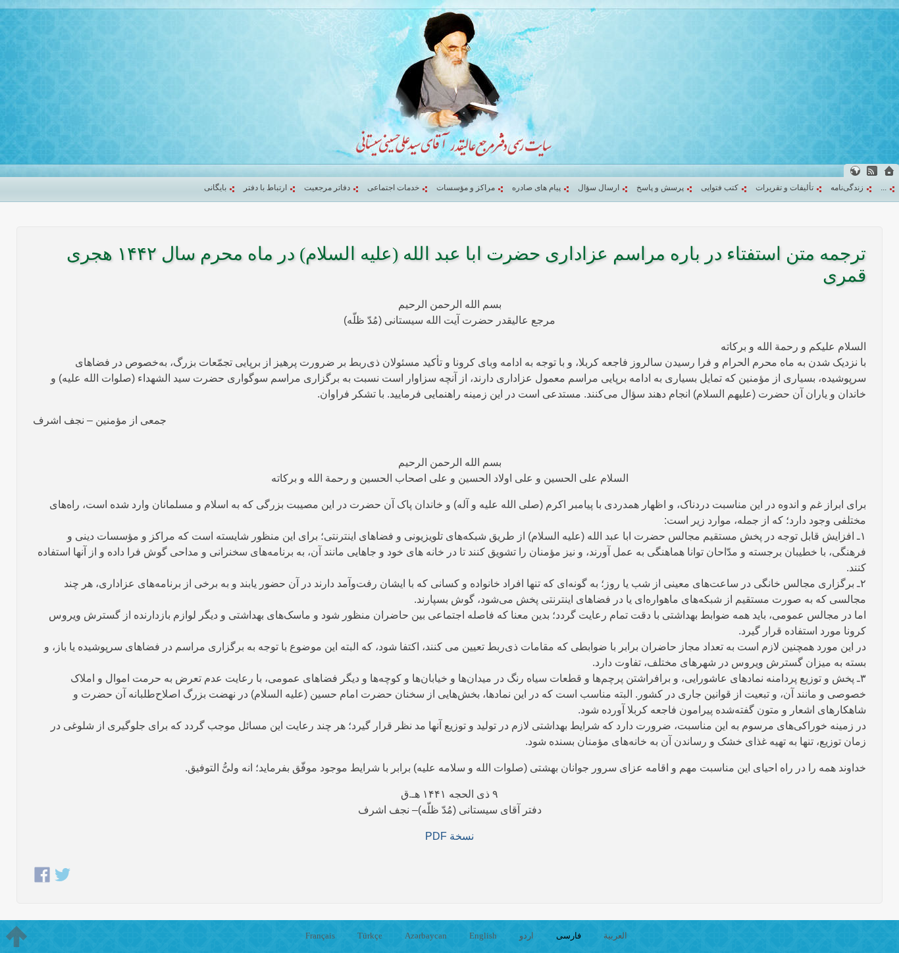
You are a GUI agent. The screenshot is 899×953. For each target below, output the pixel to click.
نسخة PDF (449, 836)
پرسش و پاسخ (660, 187)
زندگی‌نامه (847, 187)
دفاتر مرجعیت (327, 187)
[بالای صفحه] (16, 936)
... (883, 187)
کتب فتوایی (719, 187)
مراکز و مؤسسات (465, 187)
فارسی (568, 935)
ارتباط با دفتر (265, 187)
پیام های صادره (536, 187)
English (483, 935)
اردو (526, 935)
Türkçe (369, 935)
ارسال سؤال (598, 187)
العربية (615, 935)
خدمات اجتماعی (393, 187)
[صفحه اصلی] (889, 171)
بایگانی (215, 187)
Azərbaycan (426, 935)
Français (320, 935)
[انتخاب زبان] (855, 171)
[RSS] (872, 171)
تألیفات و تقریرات (784, 187)
